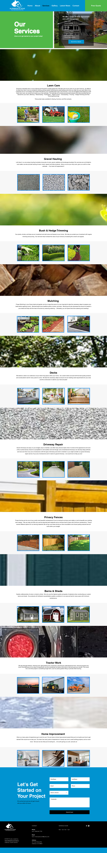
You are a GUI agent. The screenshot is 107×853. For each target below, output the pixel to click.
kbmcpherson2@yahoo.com (42, 836)
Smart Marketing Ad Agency (12, 840)
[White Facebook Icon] (86, 826)
